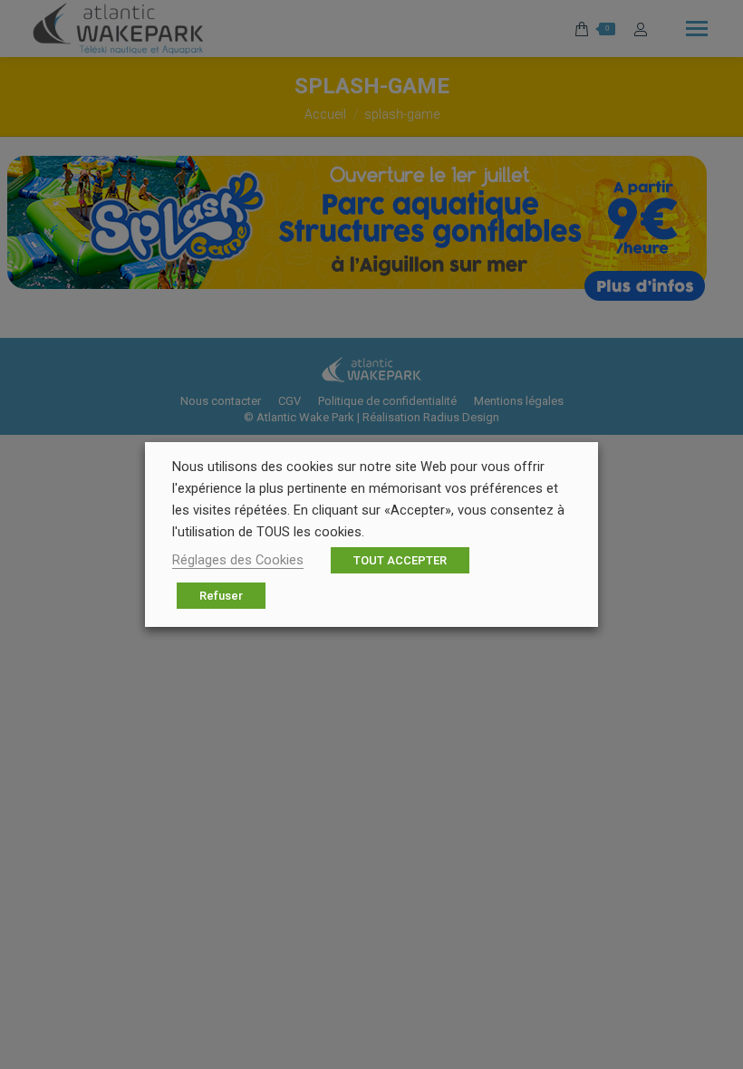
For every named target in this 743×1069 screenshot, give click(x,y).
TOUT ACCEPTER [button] (400, 560)
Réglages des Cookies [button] (238, 560)
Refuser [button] (221, 595)
